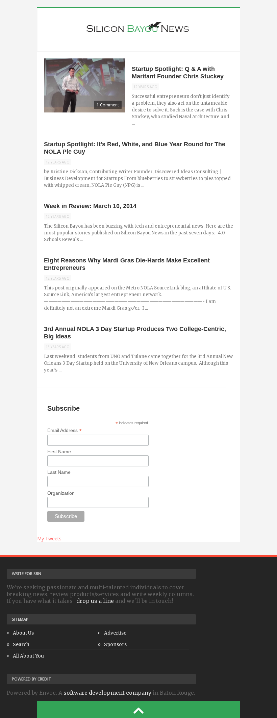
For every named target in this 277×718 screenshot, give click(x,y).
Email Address (64, 430)
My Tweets (49, 538)
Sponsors (115, 644)
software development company (107, 692)
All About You (28, 656)
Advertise (115, 633)
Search (21, 644)
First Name (59, 451)
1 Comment (108, 105)
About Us (23, 633)
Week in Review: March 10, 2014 (90, 206)
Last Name (59, 472)
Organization (61, 493)
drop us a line (95, 600)
